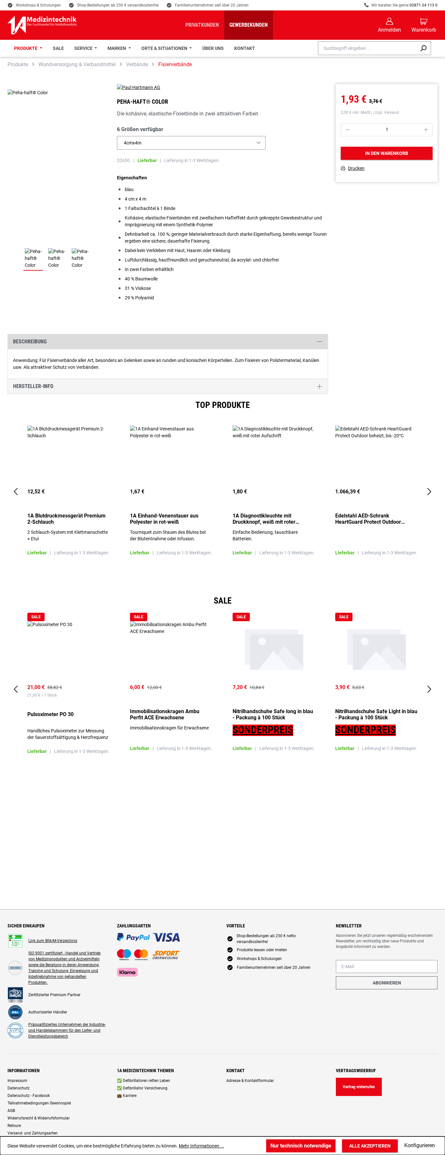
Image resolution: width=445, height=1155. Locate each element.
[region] (222, 492)
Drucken (356, 168)
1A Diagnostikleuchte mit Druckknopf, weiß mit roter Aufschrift (264, 519)
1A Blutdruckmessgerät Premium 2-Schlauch (66, 519)
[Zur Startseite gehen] (42, 25)
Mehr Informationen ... (201, 1145)
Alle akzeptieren (370, 1145)
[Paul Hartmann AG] (222, 87)
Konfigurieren (419, 1145)
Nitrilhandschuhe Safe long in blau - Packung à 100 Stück (273, 714)
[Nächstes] (429, 491)
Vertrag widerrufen (359, 1087)
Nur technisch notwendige (300, 1146)
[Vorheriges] (16, 491)
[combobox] (367, 48)
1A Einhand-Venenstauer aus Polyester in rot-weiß (164, 519)
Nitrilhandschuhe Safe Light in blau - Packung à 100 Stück (376, 714)
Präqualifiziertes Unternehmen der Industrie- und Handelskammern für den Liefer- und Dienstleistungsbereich (67, 1030)
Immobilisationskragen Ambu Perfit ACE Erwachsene (164, 714)
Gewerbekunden (248, 25)
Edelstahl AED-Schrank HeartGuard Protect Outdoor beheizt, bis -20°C (368, 519)
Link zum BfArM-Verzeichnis (52, 940)
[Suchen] (423, 48)
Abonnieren (387, 982)
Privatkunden (202, 25)
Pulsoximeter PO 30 (50, 714)
